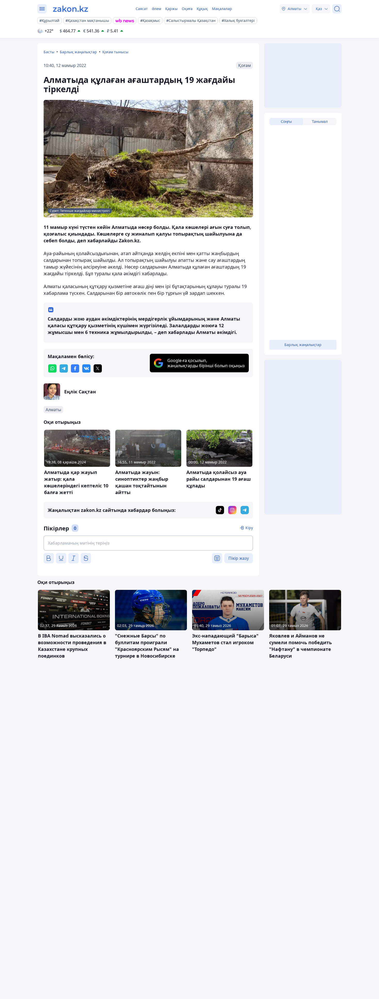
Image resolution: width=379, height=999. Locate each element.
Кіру (249, 527)
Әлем (156, 8)
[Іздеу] (337, 8)
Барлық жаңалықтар (78, 51)
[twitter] (97, 368)
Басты (49, 51)
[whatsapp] (52, 368)
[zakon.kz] (70, 9)
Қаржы (171, 8)
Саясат (142, 8)
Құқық (202, 8)
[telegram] (63, 368)
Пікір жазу (238, 558)
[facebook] (75, 368)
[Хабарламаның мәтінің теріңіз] (148, 543)
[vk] (86, 368)
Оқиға (187, 8)
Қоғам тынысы (115, 51)
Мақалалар (222, 8)
